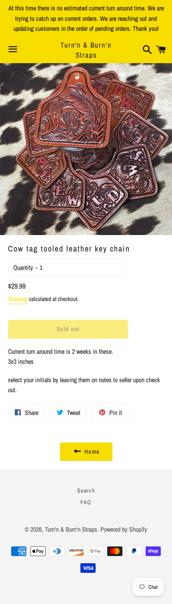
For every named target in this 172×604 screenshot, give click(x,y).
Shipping (18, 299)
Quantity (23, 267)
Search (86, 490)
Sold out (68, 329)
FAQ (85, 502)
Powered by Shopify (123, 529)
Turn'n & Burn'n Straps (85, 50)
